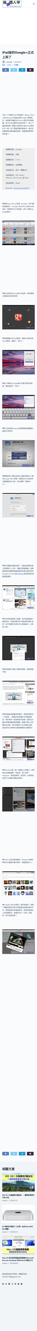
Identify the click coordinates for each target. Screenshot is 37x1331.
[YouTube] (21, 1284)
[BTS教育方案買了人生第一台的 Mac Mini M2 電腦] (18, 1214)
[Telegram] (22, 70)
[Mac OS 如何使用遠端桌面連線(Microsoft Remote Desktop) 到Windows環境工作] (18, 1245)
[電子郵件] (30, 70)
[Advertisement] (18, 26)
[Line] (15, 1284)
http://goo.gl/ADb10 (21, 188)
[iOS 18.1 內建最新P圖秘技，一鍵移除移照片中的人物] (18, 1182)
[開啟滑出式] (34, 4)
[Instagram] (9, 1284)
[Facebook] (5, 70)
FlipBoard (20, 574)
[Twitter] (13, 70)
